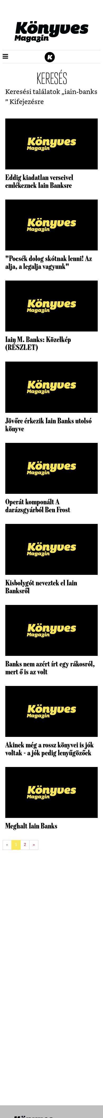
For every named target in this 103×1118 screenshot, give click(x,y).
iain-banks (80, 92)
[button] (5, 56)
